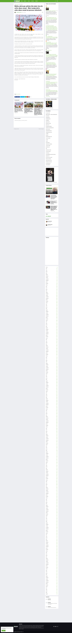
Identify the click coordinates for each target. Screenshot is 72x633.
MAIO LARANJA (20, 4)
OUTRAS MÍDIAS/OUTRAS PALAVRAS (51, 154)
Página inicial (16, 4)
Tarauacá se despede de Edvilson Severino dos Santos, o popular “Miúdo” (51, 190)
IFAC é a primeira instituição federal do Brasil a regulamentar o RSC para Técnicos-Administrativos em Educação (51, 83)
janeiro (52, 299)
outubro (52, 277)
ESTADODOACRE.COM (49, 136)
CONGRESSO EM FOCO (49, 132)
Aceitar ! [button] (3, 630)
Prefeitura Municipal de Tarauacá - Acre (51, 17)
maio (52, 305)
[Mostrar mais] (30, 97)
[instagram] (57, 626)
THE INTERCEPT (48, 164)
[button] (55, 1)
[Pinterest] (27, 97)
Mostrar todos (48, 96)
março (52, 267)
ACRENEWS (47, 120)
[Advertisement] (28, 87)
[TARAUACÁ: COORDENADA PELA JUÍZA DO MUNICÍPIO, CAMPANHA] (38, 105)
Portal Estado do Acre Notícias (50, 25)
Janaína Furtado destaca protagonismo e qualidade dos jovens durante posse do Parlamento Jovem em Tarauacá (51, 75)
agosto (52, 274)
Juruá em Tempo (48, 145)
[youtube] (56, 626)
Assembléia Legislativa (49, 126)
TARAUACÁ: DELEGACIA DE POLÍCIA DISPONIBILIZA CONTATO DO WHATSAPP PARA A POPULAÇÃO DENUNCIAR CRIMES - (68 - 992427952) (54, 208)
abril (52, 268)
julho (52, 308)
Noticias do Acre (48, 89)
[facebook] (54, 626)
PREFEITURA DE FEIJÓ (49, 160)
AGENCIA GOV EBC (48, 123)
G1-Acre (47, 139)
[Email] (29, 97)
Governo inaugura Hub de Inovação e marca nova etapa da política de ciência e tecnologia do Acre (52, 91)
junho (52, 271)
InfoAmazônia (48, 142)
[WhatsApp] (25, 97)
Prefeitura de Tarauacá (49, 161)
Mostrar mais (49, 225)
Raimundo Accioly (50, 224)
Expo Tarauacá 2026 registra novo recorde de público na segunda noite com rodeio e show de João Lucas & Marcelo (51, 44)
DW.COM (47, 135)
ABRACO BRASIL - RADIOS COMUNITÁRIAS (51, 114)
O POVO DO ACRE (48, 151)
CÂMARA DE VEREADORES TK (50, 127)
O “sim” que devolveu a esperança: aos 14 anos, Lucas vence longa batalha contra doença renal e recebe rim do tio (54, 197)
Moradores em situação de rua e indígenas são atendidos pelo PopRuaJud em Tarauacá (54, 202)
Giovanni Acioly (50, 221)
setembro (52, 293)
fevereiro (52, 283)
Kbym (46, 6)
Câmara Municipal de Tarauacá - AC (50, 62)
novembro (52, 296)
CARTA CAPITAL (48, 129)
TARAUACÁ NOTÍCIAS (49, 50)
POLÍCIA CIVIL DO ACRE (49, 157)
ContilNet (47, 133)
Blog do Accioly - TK (20, 631)
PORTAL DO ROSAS (48, 158)
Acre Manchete (48, 81)
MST (46, 148)
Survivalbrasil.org (48, 163)
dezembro (52, 280)
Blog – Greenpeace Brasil (49, 36)
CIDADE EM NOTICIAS (49, 130)
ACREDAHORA (48, 117)
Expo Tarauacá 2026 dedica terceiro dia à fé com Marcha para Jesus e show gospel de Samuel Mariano (51, 19)
